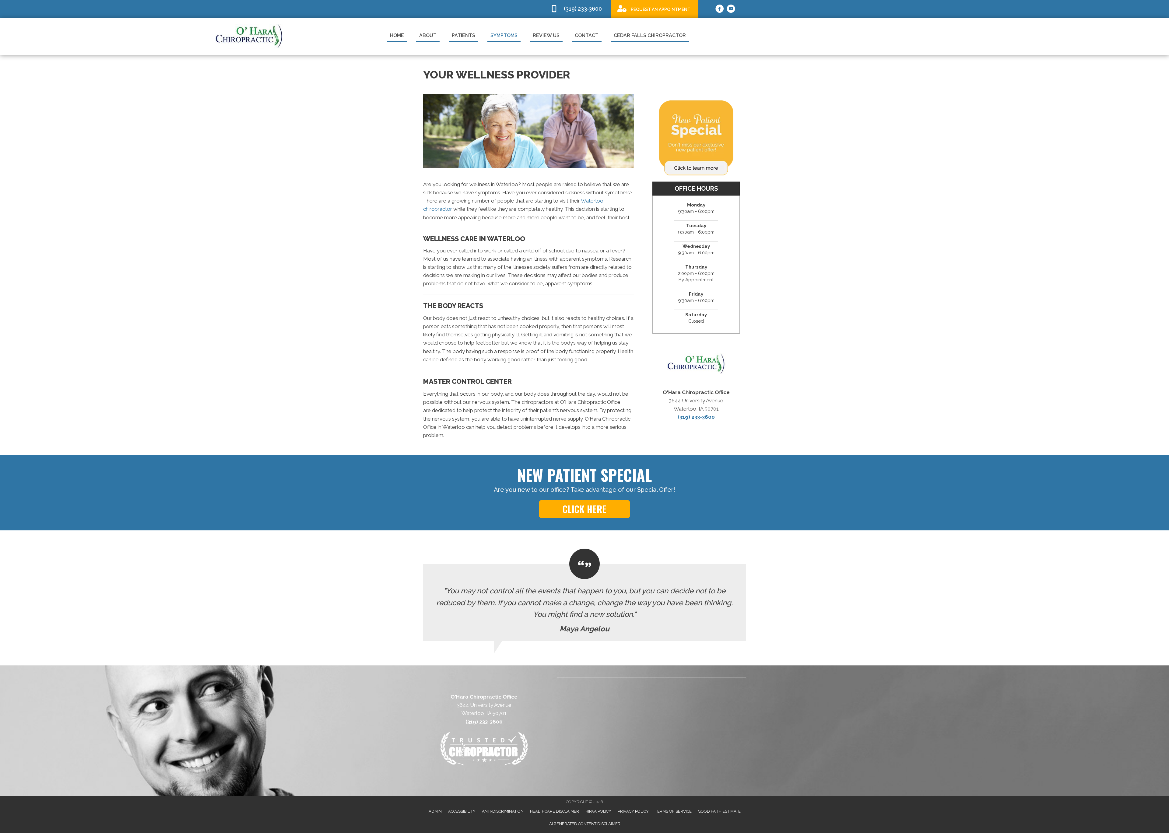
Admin (435, 811)
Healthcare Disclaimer (554, 811)
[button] (584, 509)
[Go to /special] (654, 9)
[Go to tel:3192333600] (577, 9)
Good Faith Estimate (719, 811)
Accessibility (462, 811)
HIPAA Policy (598, 811)
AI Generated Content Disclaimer (584, 823)
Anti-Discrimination (503, 811)
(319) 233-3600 (696, 417)
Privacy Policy (633, 811)
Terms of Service (673, 811)
